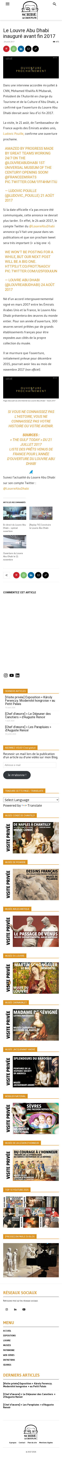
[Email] (28, 49)
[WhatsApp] (13, 49)
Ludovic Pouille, (13, 134)
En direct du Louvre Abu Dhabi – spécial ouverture (14, 528)
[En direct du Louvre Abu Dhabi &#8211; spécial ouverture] (14, 513)
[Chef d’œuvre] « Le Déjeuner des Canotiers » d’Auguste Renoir (28, 715)
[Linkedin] (21, 49)
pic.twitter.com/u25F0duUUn (31, 271)
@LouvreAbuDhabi (21, 163)
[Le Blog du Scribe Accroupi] (31, 10)
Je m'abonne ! (17, 775)
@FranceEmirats (20, 177)
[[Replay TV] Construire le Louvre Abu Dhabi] (40, 513)
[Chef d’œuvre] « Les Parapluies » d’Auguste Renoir (28, 728)
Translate (35, 805)
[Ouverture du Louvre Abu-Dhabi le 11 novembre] (14, 541)
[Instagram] (6, 1309)
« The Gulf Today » (26, 440)
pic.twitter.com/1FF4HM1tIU (31, 182)
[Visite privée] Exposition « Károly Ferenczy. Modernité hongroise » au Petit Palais (30, 701)
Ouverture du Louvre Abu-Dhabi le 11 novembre (13, 556)
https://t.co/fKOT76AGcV (27, 266)
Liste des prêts (22, 449)
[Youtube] (23, 1309)
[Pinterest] (6, 49)
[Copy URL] (35, 49)
